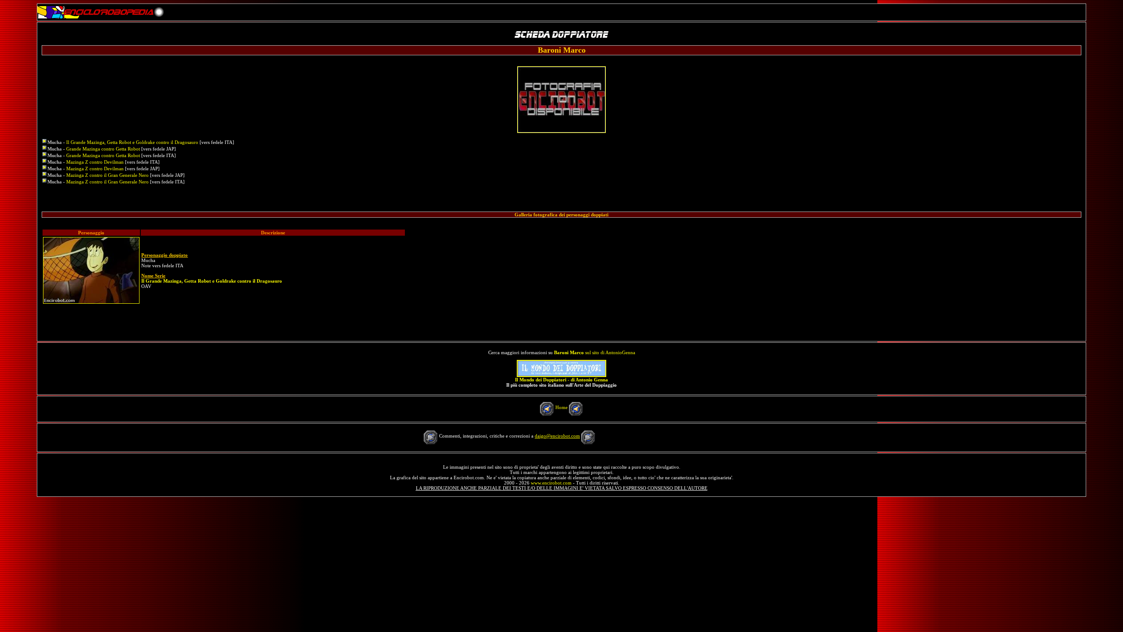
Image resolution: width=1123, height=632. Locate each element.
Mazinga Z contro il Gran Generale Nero (107, 175)
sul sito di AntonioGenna (594, 352)
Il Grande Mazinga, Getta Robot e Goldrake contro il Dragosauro (132, 142)
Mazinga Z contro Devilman (95, 162)
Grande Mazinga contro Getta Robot (103, 148)
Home (561, 407)
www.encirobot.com (551, 482)
